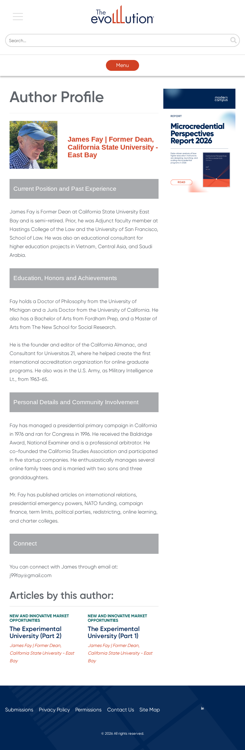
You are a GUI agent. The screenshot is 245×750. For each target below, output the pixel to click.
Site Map (149, 710)
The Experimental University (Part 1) (114, 632)
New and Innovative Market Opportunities (39, 618)
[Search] (233, 41)
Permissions (88, 710)
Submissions (19, 710)
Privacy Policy (54, 710)
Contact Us (120, 710)
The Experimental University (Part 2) (36, 632)
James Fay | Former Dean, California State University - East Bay (42, 653)
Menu (122, 65)
